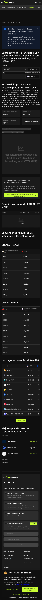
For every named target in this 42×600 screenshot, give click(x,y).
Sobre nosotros (8, 555)
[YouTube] (9, 482)
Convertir (5, 22)
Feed (3, 7)
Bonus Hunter (21, 7)
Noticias (25, 555)
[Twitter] (5, 482)
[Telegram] (13, 482)
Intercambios (27, 562)
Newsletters (11, 7)
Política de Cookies (23, 584)
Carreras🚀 (7, 559)
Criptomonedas (28, 559)
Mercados (32, 7)
